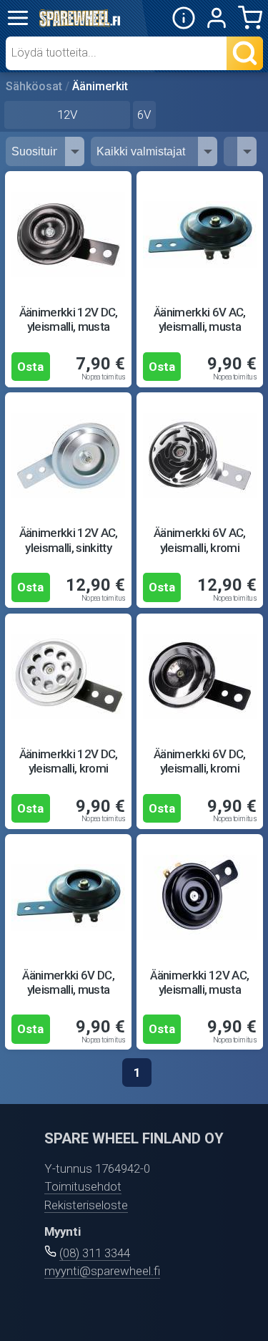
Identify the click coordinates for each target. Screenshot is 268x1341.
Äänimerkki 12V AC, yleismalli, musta (199, 982)
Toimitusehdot (82, 1186)
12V (67, 114)
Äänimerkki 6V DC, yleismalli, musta (68, 982)
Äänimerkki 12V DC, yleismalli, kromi (68, 761)
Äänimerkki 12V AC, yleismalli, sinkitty (68, 540)
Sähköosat (34, 86)
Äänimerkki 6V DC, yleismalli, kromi (200, 761)
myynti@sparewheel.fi (102, 1271)
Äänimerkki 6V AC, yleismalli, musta (200, 319)
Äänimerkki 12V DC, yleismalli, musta (68, 319)
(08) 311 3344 (94, 1253)
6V (144, 114)
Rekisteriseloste (86, 1205)
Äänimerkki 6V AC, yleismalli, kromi (200, 540)
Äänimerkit (100, 86)
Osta (30, 366)
